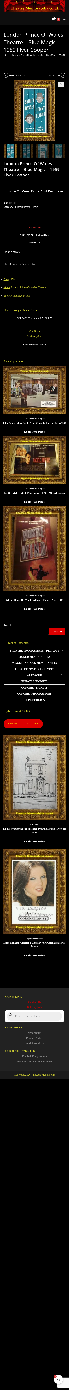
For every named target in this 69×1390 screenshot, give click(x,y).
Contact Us (34, 1002)
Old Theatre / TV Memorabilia (34, 1061)
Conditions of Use (34, 1043)
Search (7, 625)
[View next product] (63, 75)
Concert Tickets (34, 687)
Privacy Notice (34, 1037)
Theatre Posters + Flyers (26, 206)
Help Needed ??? (34, 699)
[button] (61, 84)
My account (34, 1032)
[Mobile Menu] (63, 18)
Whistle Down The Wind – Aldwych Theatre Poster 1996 (34, 600)
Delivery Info (34, 1007)
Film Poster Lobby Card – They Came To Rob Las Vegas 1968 (34, 423)
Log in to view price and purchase (34, 191)
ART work (34, 675)
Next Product (54, 75)
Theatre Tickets (34, 681)
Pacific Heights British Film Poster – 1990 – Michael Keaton (34, 493)
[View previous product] (6, 75)
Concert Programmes (34, 693)
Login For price (34, 431)
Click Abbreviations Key (34, 344)
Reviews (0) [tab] (34, 242)
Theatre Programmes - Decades (34, 650)
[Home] (5, 54)
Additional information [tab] (34, 234)
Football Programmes (34, 1056)
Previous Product (17, 75)
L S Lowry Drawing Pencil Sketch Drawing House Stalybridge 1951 (34, 831)
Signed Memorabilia (34, 656)
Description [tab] (34, 227)
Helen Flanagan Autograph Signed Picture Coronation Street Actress (34, 945)
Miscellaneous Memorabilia (34, 662)
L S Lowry (34, 824)
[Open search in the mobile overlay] (34, 1016)
